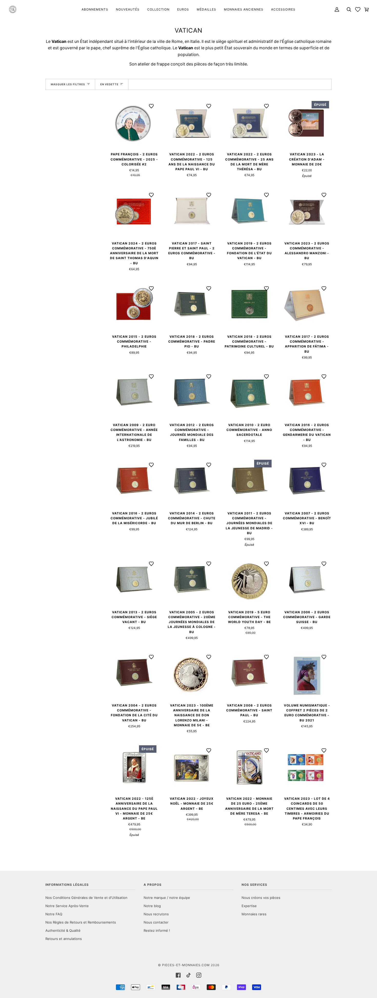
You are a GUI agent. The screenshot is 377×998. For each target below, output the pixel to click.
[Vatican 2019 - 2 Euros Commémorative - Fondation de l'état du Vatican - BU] (249, 212)
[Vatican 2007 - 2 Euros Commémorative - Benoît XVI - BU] (307, 482)
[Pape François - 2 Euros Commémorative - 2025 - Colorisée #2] (134, 123)
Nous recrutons (156, 914)
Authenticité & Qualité (63, 930)
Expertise (249, 906)
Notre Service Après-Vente (67, 906)
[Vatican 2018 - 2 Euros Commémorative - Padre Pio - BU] (192, 305)
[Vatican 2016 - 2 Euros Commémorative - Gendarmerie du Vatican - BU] (307, 393)
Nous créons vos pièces (261, 898)
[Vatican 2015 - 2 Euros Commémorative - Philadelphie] (134, 305)
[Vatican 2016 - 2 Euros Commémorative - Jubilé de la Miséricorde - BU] (134, 482)
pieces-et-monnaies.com (186, 965)
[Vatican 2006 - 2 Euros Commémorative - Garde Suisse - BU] (307, 581)
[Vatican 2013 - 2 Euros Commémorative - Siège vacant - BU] (134, 581)
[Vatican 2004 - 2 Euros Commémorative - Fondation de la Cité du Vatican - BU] (134, 674)
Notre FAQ (53, 914)
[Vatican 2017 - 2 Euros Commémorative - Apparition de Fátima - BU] (307, 305)
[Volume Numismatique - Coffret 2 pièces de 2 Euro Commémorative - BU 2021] (307, 674)
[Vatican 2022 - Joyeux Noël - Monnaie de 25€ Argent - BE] (192, 767)
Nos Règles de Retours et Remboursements (80, 922)
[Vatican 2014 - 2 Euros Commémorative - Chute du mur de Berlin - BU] (192, 482)
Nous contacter (156, 922)
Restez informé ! (157, 930)
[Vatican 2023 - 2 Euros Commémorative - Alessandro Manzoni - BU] (307, 212)
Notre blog (152, 906)
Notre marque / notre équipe (167, 898)
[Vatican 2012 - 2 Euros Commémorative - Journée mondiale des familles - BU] (192, 393)
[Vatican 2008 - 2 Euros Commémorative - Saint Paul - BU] (249, 674)
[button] (358, 9)
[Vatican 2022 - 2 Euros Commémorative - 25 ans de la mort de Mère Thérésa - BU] (249, 123)
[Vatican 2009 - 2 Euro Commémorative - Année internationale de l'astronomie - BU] (134, 393)
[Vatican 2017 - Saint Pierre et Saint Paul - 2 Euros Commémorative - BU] (192, 212)
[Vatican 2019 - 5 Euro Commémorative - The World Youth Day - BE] (249, 581)
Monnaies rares (254, 914)
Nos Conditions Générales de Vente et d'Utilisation (86, 898)
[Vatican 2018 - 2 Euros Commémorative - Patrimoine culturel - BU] (249, 305)
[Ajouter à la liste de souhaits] (151, 106)
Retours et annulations (63, 939)
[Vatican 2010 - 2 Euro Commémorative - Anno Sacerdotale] (249, 393)
